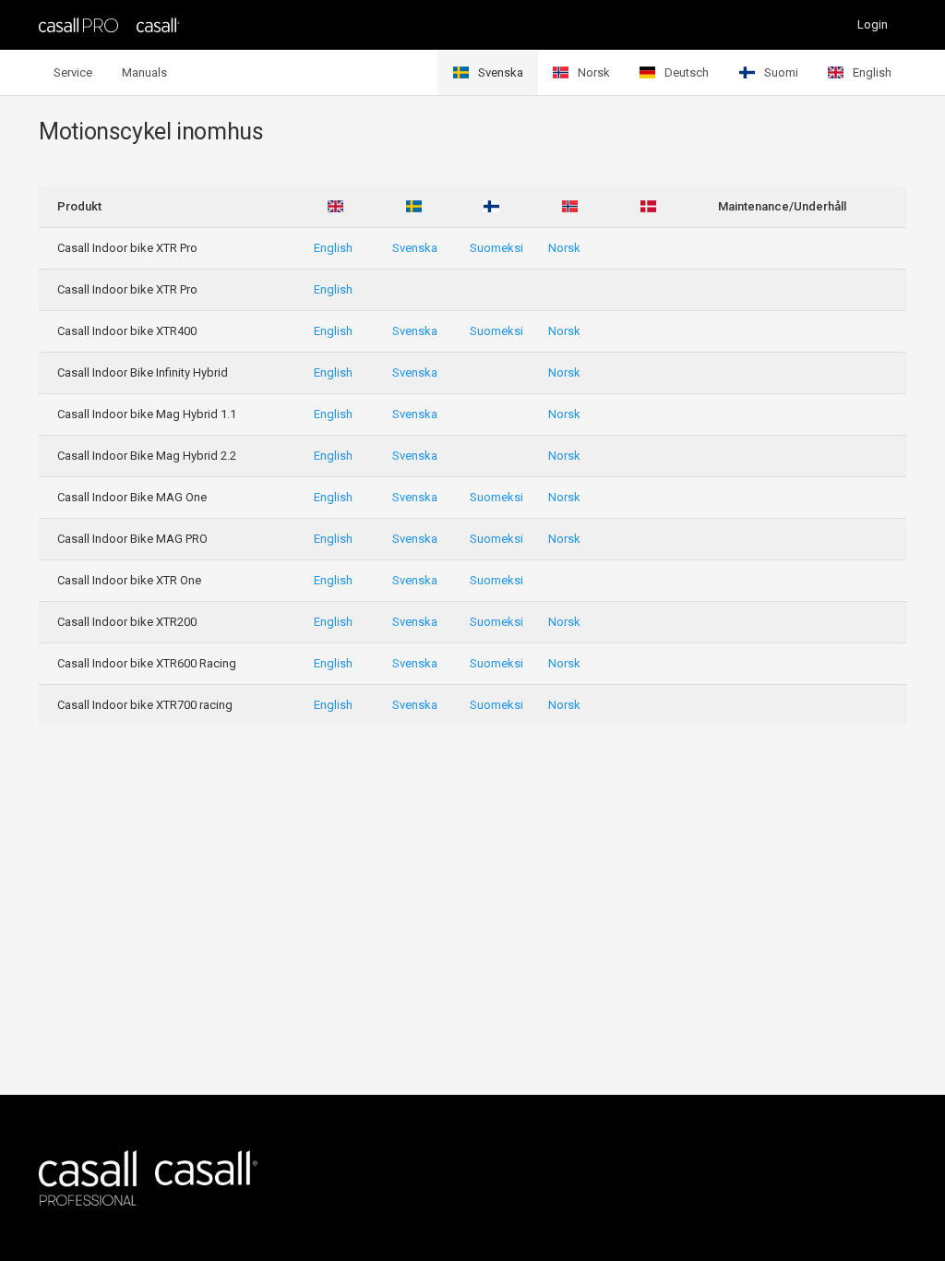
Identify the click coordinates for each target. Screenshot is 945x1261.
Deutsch (686, 72)
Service (73, 72)
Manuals (144, 72)
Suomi (781, 72)
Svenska (500, 72)
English (872, 72)
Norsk (594, 72)
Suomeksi (496, 248)
